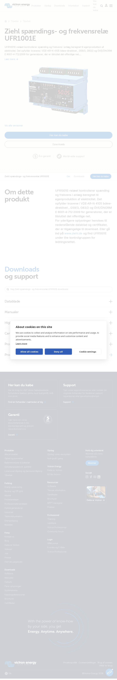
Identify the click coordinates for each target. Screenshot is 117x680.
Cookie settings (87, 351)
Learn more (21, 343)
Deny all (58, 351)
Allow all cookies (29, 351)
